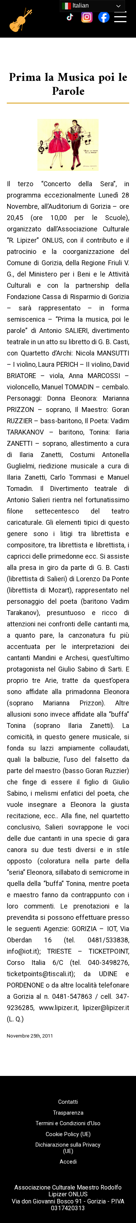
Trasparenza (68, 1113)
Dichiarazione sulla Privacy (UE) (68, 1148)
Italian (80, 5)
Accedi (68, 1162)
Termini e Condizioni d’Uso (68, 1124)
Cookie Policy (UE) (68, 1135)
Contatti (68, 1102)
